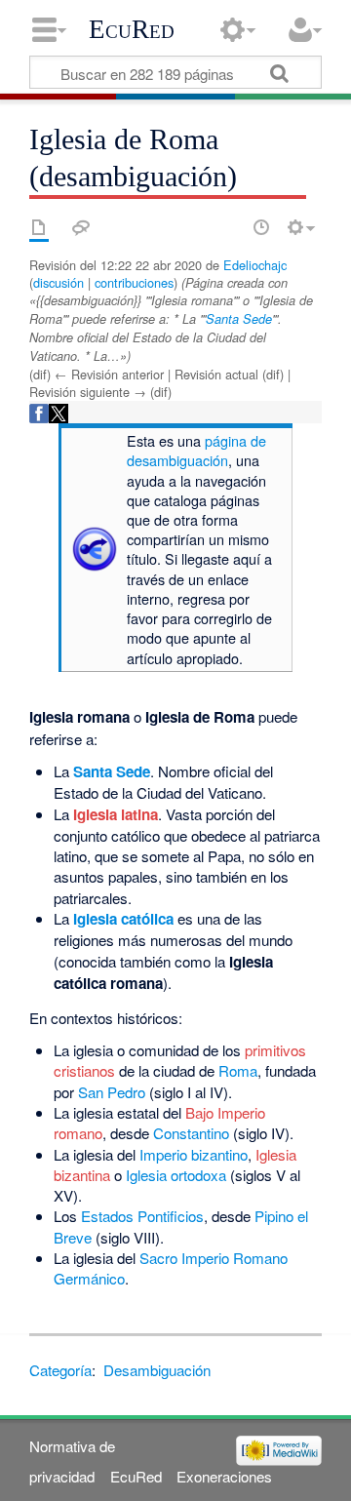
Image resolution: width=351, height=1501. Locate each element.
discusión (58, 282)
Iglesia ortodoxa (176, 1175)
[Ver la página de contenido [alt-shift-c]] (39, 227)
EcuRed (132, 29)
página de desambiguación (196, 450)
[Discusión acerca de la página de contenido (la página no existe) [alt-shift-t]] (81, 227)
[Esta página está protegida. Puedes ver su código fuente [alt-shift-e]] (227, 227)
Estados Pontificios (142, 1215)
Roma (237, 1070)
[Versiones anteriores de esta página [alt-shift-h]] (261, 227)
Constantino (191, 1133)
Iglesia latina (115, 814)
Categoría (60, 1370)
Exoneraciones (224, 1476)
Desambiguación (157, 1370)
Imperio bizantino (193, 1154)
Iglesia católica (123, 918)
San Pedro (111, 1092)
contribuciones (134, 282)
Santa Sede (239, 319)
